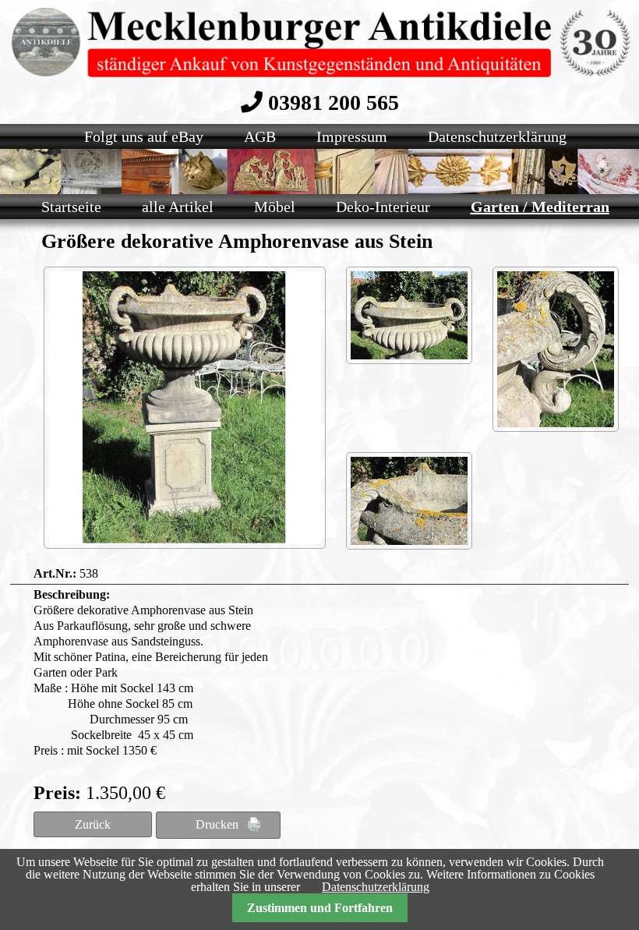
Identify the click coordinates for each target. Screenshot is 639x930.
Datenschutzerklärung (375, 886)
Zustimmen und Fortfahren (320, 907)
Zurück (93, 824)
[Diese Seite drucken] (218, 825)
